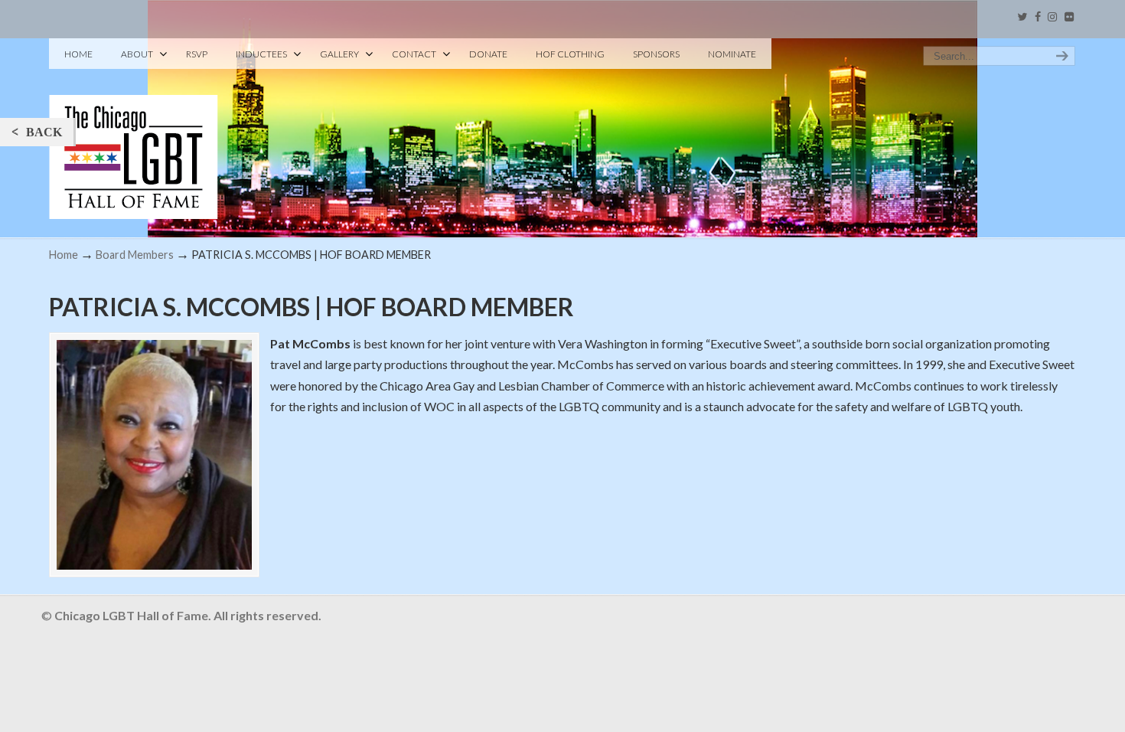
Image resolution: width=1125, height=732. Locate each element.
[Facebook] (1037, 17)
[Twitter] (1022, 17)
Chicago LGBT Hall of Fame (133, 131)
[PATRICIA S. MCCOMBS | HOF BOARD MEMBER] (154, 455)
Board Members (135, 254)
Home (63, 254)
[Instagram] (1052, 17)
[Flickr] (1069, 17)
